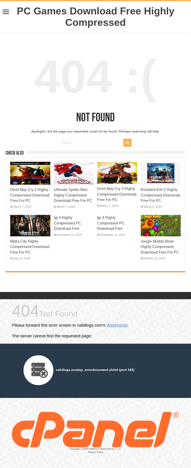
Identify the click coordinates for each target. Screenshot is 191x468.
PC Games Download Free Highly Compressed (95, 16)
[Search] (127, 143)
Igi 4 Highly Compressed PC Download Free (111, 223)
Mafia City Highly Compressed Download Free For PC (29, 246)
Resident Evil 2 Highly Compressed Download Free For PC (160, 195)
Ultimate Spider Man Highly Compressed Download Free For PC (73, 195)
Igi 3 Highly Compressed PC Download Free (67, 223)
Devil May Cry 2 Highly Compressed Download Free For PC (29, 195)
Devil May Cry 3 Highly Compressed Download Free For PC (116, 194)
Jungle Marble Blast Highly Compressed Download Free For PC (160, 246)
